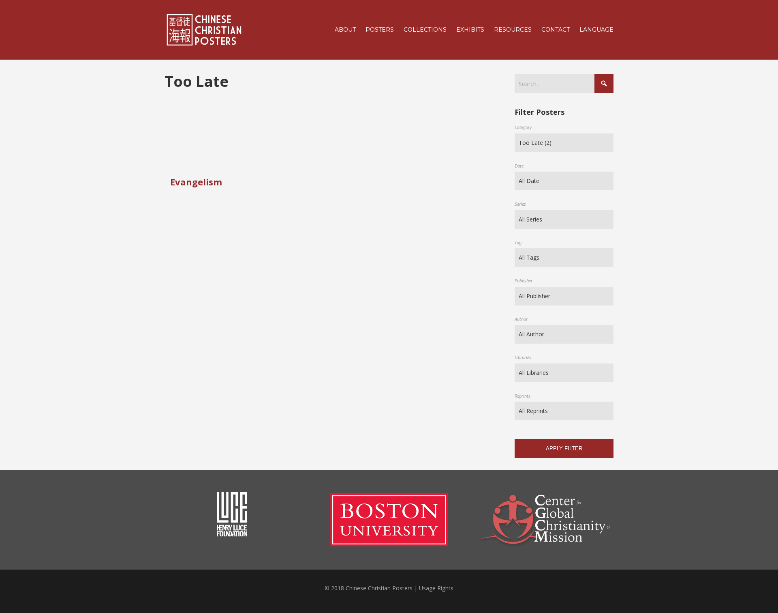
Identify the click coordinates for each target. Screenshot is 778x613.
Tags (519, 242)
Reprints (522, 396)
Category (523, 127)
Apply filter (564, 448)
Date (519, 166)
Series (520, 204)
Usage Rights (436, 588)
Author (521, 319)
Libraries (523, 357)
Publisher (523, 280)
